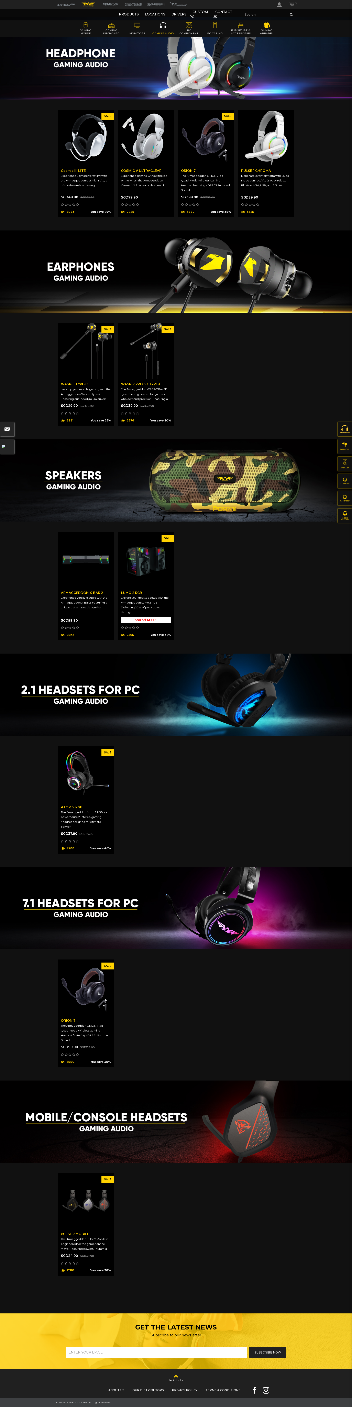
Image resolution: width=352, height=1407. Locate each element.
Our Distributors (148, 1390)
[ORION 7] (206, 138)
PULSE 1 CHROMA (256, 171)
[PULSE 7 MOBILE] (86, 1201)
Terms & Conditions (223, 1390)
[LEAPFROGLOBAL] (66, 4)
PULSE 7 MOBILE (75, 1234)
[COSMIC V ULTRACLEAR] (146, 138)
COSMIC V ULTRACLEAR (141, 171)
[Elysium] (133, 4)
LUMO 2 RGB (131, 593)
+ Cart (99, 222)
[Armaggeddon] (88, 4)
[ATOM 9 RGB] (86, 774)
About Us (116, 1390)
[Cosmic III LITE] (86, 138)
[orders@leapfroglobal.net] (7, 429)
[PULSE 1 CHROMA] (266, 138)
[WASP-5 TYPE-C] (86, 351)
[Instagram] (266, 1390)
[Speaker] (345, 464)
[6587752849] (7, 446)
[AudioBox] (155, 4)
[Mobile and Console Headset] (345, 516)
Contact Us (222, 14)
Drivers (178, 14)
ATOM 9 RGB (71, 807)
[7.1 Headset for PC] (345, 498)
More (72, 222)
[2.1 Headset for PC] (345, 481)
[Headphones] (345, 429)
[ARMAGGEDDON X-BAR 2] (86, 560)
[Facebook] (254, 1390)
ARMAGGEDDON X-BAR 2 (82, 593)
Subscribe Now (267, 1352)
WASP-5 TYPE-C (74, 384)
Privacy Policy (184, 1390)
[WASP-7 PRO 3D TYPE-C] (146, 351)
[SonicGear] (111, 4)
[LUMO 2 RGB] (146, 560)
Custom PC (198, 14)
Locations (155, 14)
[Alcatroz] (178, 4)
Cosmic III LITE (73, 171)
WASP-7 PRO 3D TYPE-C (141, 384)
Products (129, 14)
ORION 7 (188, 171)
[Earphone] (345, 446)
